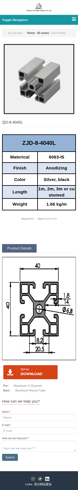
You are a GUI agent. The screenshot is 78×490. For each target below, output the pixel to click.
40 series (43, 33)
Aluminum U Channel (28, 385)
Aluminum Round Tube (30, 390)
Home (31, 33)
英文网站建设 (43, 484)
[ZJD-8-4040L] (39, 78)
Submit (10, 457)
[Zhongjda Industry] (39, 9)
